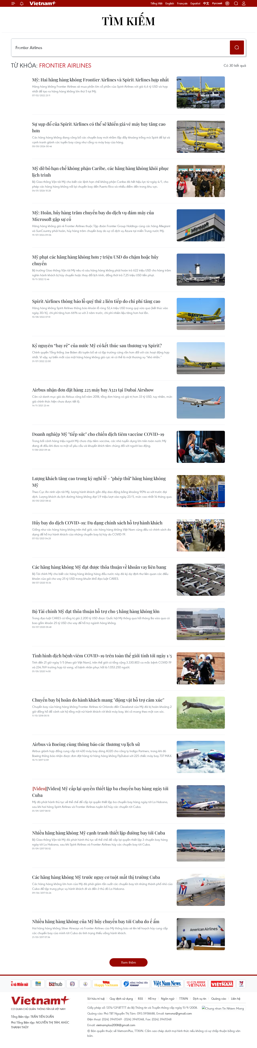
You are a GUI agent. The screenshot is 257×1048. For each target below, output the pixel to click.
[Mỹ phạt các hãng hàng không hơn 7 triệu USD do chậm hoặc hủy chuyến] (201, 270)
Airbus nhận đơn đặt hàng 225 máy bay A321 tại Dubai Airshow (93, 390)
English (169, 3)
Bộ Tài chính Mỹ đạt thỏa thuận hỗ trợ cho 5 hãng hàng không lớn (95, 611)
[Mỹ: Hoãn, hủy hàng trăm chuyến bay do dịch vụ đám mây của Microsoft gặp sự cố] (201, 225)
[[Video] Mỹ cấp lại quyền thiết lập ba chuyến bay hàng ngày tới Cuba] (201, 801)
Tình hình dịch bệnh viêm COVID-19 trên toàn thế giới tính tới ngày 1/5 (102, 655)
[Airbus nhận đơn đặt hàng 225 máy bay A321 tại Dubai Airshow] (201, 402)
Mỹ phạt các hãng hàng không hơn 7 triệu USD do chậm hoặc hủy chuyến (95, 260)
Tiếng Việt (156, 3)
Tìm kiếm (128, 20)
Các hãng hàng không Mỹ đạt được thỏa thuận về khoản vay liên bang (99, 567)
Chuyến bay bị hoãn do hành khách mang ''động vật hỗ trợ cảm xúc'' (98, 700)
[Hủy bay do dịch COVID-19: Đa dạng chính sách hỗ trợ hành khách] (201, 535)
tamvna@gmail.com (178, 1013)
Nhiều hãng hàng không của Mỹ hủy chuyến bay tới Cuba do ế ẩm (95, 921)
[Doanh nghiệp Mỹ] (201, 447)
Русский (217, 3)
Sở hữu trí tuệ (96, 998)
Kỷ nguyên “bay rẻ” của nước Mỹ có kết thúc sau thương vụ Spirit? (97, 345)
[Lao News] (72, 984)
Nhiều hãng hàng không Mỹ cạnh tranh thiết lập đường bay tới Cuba (98, 833)
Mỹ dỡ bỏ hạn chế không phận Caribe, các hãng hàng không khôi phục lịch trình (100, 171)
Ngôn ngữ (167, 998)
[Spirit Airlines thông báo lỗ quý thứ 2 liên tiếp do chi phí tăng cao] (201, 314)
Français (182, 3)
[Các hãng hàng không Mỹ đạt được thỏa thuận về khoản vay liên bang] (201, 580)
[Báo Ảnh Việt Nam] (222, 984)
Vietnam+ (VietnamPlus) (43, 3)
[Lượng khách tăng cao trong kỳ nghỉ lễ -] (201, 491)
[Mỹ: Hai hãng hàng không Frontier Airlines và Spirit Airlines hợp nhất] (201, 92)
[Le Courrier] (196, 984)
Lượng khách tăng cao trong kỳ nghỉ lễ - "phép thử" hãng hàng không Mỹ (99, 481)
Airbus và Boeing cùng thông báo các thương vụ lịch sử (86, 744)
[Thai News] (85, 984)
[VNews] (241, 984)
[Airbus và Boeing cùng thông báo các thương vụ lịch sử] (201, 757)
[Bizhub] (55, 984)
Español (195, 3)
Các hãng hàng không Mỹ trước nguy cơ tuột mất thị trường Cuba (96, 877)
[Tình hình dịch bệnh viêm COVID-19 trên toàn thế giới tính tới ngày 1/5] (201, 668)
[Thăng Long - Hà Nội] (227, 3)
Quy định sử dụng (121, 998)
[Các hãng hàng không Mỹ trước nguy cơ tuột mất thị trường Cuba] (201, 890)
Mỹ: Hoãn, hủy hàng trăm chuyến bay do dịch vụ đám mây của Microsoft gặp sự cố (93, 215)
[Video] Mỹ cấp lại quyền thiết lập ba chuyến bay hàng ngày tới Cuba (100, 791)
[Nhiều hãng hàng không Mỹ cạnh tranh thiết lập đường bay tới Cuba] (201, 845)
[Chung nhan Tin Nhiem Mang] (224, 1008)
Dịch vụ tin (199, 998)
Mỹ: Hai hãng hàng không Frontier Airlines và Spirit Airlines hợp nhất (100, 80)
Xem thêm (128, 962)
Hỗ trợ (152, 998)
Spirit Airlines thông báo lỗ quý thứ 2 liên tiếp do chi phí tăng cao (96, 301)
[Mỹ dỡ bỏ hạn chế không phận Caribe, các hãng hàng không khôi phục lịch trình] (201, 181)
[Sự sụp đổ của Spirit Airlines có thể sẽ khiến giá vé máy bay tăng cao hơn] (201, 137)
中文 (206, 3)
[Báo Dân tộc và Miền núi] (16, 984)
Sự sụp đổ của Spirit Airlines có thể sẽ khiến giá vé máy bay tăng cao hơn (98, 127)
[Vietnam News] (167, 984)
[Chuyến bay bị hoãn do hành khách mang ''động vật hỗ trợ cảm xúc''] (201, 713)
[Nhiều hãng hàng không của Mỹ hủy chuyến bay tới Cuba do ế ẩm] (201, 934)
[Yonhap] (135, 984)
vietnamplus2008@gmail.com (115, 1025)
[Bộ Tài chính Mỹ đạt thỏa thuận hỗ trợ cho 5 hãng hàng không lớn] (201, 624)
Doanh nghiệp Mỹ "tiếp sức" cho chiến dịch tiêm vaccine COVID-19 (98, 434)
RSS (140, 998)
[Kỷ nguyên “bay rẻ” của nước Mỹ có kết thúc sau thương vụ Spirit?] (201, 358)
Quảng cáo (218, 998)
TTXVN (183, 998)
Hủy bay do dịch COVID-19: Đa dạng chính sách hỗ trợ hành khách (97, 523)
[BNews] (38, 984)
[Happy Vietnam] (106, 984)
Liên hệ (235, 998)
